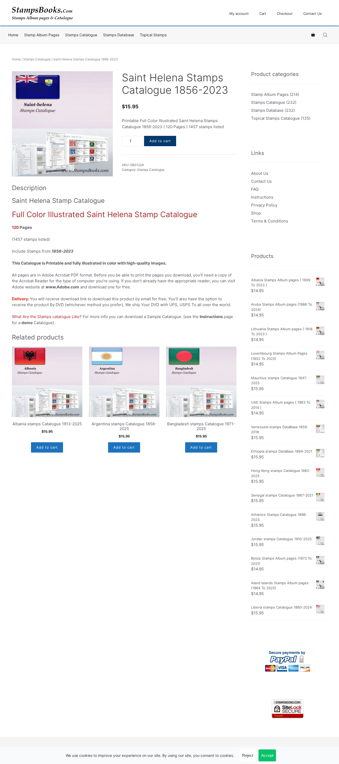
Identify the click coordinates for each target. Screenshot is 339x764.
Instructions (262, 197)
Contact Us (312, 13)
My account (239, 13)
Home (13, 35)
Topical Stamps (153, 35)
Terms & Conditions (269, 221)
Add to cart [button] (47, 447)
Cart (262, 13)
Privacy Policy (264, 205)
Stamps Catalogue (81, 35)
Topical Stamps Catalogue (275, 118)
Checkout (285, 13)
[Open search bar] (325, 35)
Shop (256, 213)
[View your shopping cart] (313, 35)
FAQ (254, 189)
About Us (259, 173)
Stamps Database (118, 35)
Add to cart (160, 141)
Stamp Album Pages (41, 35)
